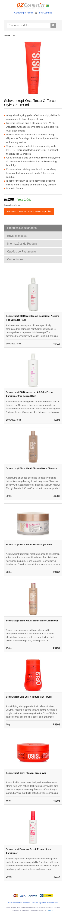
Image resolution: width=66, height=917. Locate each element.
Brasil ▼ (50, 910)
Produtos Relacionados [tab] (22, 227)
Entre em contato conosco (19, 903)
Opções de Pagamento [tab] (21, 251)
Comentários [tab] (15, 259)
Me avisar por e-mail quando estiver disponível (29, 211)
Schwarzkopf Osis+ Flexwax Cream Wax (26, 773)
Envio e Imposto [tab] (17, 235)
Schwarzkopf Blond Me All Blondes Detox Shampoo (31, 468)
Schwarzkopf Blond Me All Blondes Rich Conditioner (32, 621)
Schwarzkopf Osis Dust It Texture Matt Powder (29, 697)
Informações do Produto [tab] (22, 243)
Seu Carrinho (45, 13)
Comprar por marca (23, 13)
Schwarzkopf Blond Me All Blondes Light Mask (29, 544)
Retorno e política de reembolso (45, 903)
